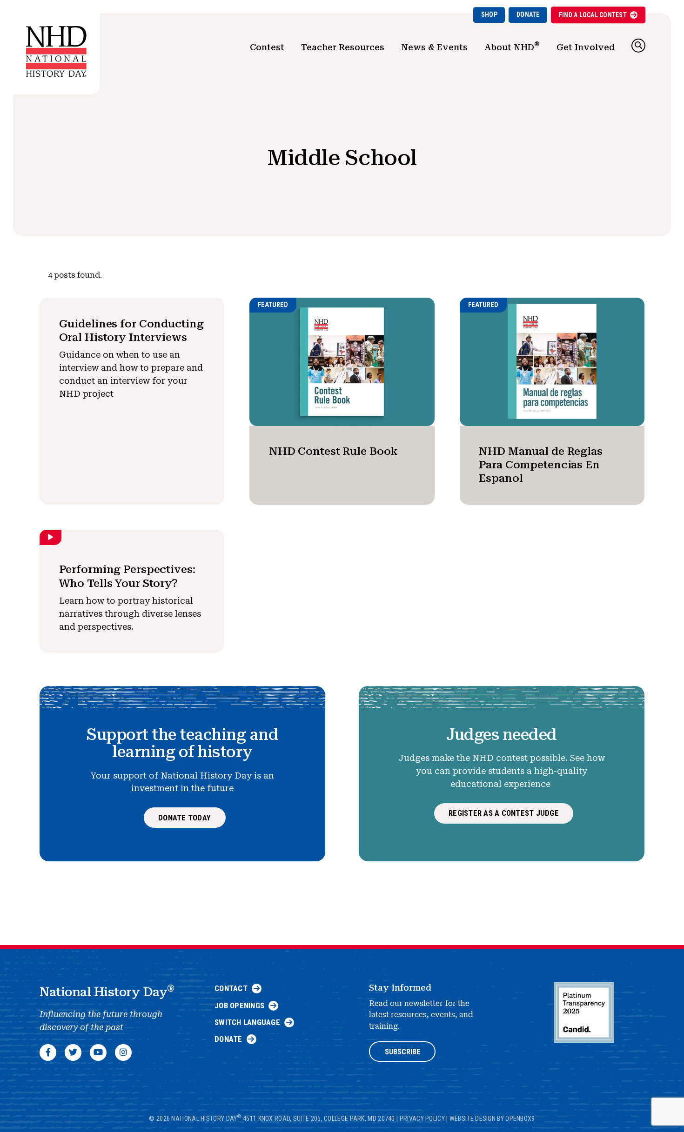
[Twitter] (73, 1052)
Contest (267, 47)
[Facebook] (48, 1052)
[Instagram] (123, 1052)
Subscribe (402, 1051)
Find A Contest (593, 15)
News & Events (434, 47)
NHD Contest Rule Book (333, 451)
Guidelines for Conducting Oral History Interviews (131, 330)
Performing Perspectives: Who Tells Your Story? (127, 576)
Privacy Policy (422, 1118)
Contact (231, 988)
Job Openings (239, 1005)
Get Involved (586, 47)
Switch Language (247, 1022)
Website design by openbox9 (492, 1118)
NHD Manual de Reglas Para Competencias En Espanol (541, 465)
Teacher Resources (342, 47)
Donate (528, 14)
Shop (489, 14)
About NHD (512, 46)
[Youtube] (98, 1052)
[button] (638, 46)
